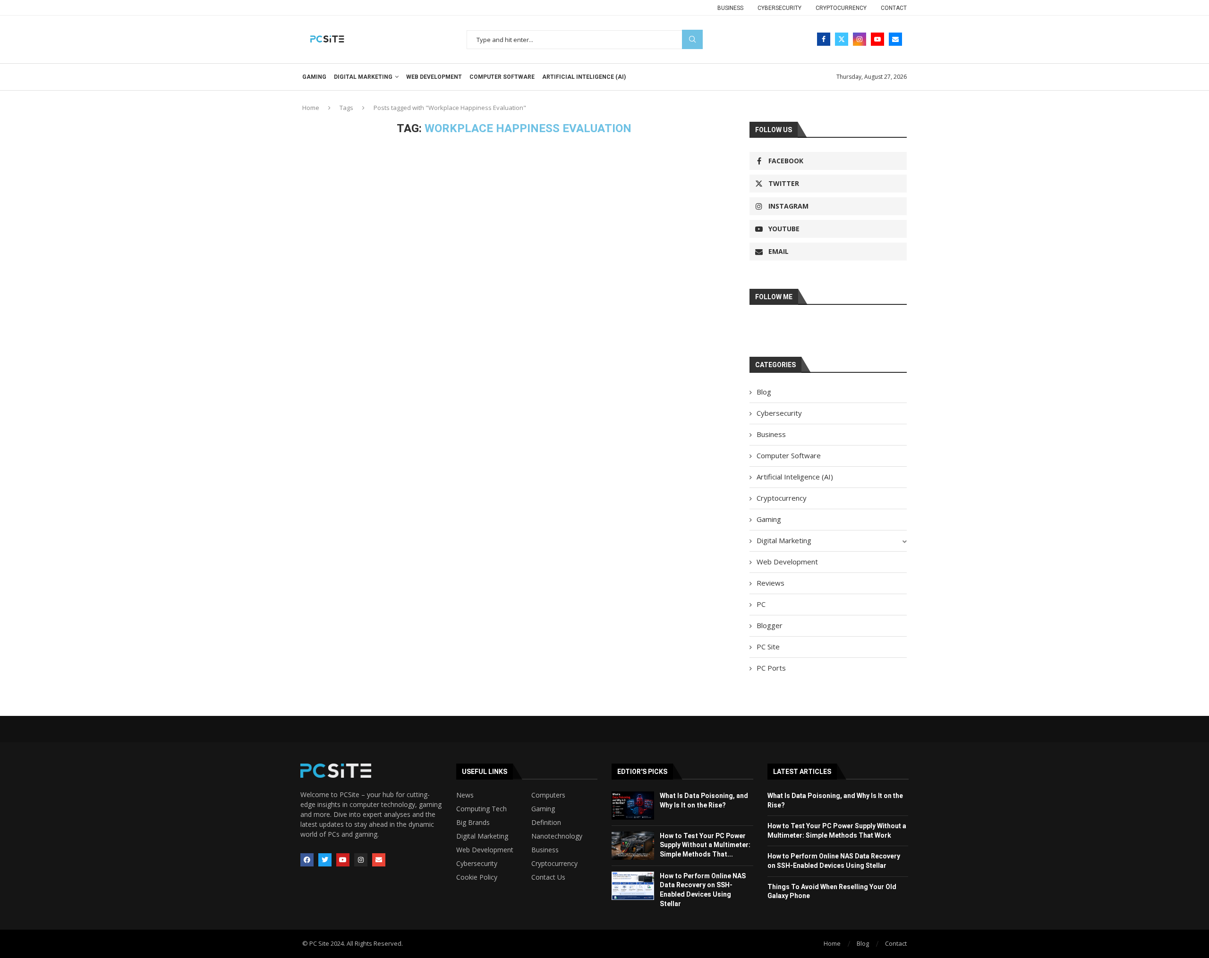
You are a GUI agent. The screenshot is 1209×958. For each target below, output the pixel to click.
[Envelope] (378, 859)
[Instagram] (859, 39)
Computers (548, 795)
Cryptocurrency (841, 8)
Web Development (434, 77)
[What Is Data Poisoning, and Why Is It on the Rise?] (633, 805)
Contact (894, 8)
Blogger (770, 625)
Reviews (770, 583)
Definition (546, 822)
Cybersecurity (779, 8)
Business (730, 8)
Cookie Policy (476, 877)
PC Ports (771, 667)
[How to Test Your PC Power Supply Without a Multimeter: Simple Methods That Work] (633, 846)
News (465, 795)
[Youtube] (877, 39)
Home (310, 107)
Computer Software (502, 77)
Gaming (314, 77)
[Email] (895, 39)
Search (692, 39)
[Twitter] (841, 39)
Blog (764, 391)
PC (761, 604)
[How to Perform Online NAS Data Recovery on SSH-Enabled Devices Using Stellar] (633, 886)
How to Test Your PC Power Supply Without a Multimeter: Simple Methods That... (705, 845)
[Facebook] (823, 39)
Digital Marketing (363, 77)
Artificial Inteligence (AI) (584, 77)
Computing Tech (481, 809)
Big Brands (473, 822)
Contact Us (548, 877)
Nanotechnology (556, 836)
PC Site (768, 646)
